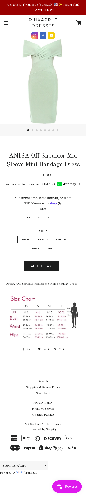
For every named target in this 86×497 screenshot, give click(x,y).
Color (43, 231)
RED (50, 248)
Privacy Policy (43, 402)
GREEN (25, 239)
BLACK (43, 239)
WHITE (61, 239)
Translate (30, 472)
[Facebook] (43, 35)
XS (29, 217)
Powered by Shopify (43, 429)
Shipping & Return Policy (43, 387)
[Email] (51, 35)
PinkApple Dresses (43, 23)
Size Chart (43, 393)
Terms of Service (43, 409)
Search (43, 381)
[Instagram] (34, 35)
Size (43, 208)
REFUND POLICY (43, 415)
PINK (36, 248)
